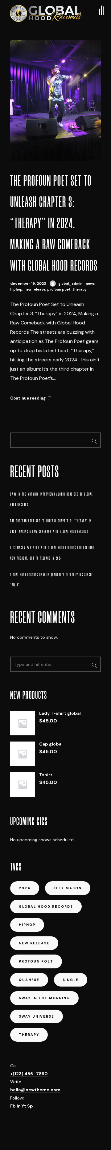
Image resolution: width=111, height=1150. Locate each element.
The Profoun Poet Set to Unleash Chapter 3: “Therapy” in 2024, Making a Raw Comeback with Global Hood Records (54, 223)
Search (94, 440)
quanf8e (29, 980)
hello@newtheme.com (35, 1089)
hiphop (16, 289)
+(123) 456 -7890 (29, 1073)
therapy (79, 289)
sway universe (36, 1016)
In (19, 1106)
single (71, 980)
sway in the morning (44, 998)
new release (34, 289)
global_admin (70, 283)
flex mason (68, 888)
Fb (13, 1106)
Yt (24, 1106)
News (90, 283)
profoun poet (59, 289)
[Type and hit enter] (94, 664)
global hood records (46, 906)
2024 (25, 888)
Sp (30, 1106)
